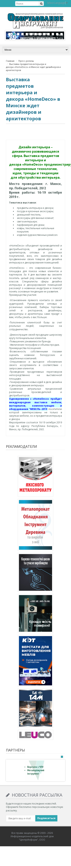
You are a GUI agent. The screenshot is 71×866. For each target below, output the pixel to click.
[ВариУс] (34, 770)
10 (48, 34)
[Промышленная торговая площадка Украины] (35, 525)
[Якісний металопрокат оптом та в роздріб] (35, 477)
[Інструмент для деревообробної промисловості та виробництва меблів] (35, 735)
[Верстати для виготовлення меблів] (35, 661)
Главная (10, 60)
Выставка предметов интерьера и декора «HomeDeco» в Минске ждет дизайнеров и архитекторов (33, 67)
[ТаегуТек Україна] (35, 614)
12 (57, 34)
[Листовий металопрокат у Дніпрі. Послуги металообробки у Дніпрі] (35, 709)
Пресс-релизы (26, 60)
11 (53, 34)
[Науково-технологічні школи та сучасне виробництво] (35, 573)
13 (61, 34)
